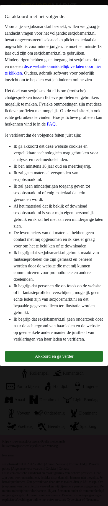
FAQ (51, 124)
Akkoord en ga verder (54, 356)
